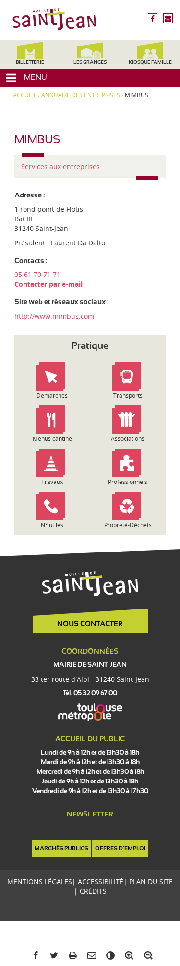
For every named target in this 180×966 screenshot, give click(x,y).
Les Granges (90, 62)
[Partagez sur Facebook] (33, 955)
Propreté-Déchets (128, 525)
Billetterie (30, 62)
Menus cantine (52, 439)
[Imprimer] (71, 955)
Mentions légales (39, 881)
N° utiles (52, 525)
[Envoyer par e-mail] (90, 955)
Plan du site (151, 881)
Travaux (52, 482)
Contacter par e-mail (48, 283)
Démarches (52, 395)
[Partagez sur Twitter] (52, 955)
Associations (127, 439)
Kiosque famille (150, 62)
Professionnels (127, 482)
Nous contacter (90, 624)
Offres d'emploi (120, 848)
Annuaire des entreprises (80, 95)
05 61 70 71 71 (37, 274)
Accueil (24, 95)
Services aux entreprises (60, 166)
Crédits (93, 891)
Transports (128, 395)
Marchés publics (61, 848)
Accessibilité (100, 881)
